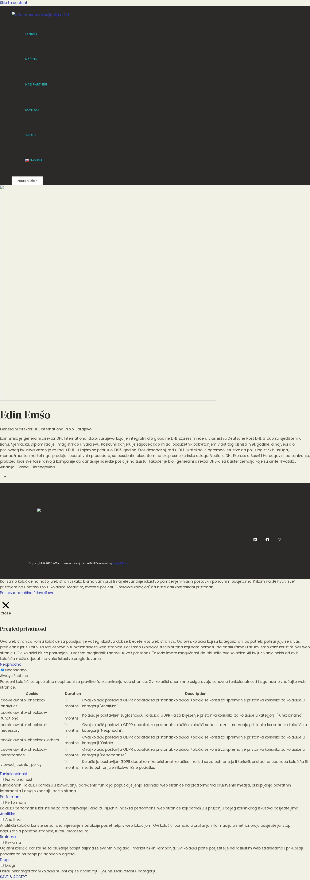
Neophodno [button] (10, 664)
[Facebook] (267, 540)
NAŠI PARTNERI (36, 84)
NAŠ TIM (31, 59)
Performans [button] (10, 796)
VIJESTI (30, 135)
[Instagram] (280, 540)
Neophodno (16, 670)
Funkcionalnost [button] (13, 773)
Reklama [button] (8, 836)
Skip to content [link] (13, 2)
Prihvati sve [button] (44, 592)
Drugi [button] (4, 859)
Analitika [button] (7, 813)
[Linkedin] (255, 540)
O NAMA (31, 34)
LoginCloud (120, 563)
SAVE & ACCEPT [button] (13, 876)
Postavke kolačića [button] (16, 592)
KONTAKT (32, 109)
